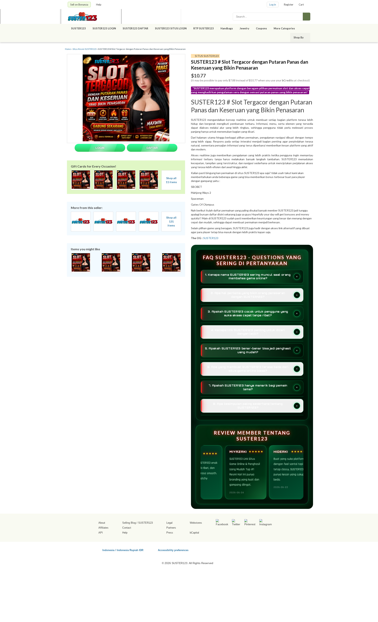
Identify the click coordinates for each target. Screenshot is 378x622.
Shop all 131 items (171, 221)
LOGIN (99, 147)
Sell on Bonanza (79, 4)
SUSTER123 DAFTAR (135, 28)
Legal (169, 522)
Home (68, 49)
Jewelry (244, 28)
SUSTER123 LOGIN (104, 28)
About (101, 522)
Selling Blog (129, 522)
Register (288, 4)
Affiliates (103, 527)
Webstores (196, 522)
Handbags (226, 28)
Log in (272, 4)
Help (99, 4)
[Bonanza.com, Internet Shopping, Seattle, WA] (254, 549)
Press (169, 532)
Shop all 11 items (171, 180)
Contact (126, 527)
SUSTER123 (78, 28)
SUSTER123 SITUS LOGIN (171, 28)
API (100, 532)
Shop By (299, 37)
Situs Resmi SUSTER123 (84, 49)
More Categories (285, 28)
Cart (301, 4)
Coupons (261, 28)
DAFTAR (152, 147)
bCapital (194, 532)
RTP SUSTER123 (203, 28)
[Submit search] (306, 16)
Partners (171, 527)
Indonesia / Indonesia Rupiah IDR (122, 550)
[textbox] (268, 16)
